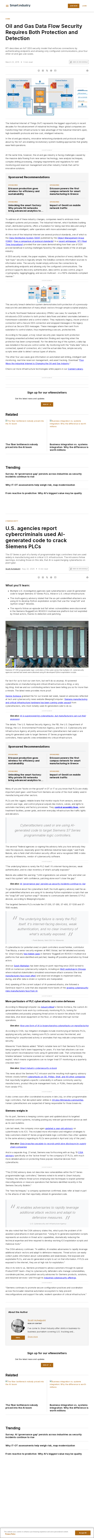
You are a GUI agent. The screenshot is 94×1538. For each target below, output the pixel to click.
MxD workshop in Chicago (73, 947)
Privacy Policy (10, 1534)
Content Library (75, 359)
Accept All (82, 1533)
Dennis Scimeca (13, 683)
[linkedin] (43, 70)
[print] (87, 70)
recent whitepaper (67, 236)
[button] (7, 6)
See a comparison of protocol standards (33, 236)
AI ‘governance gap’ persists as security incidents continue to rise (52, 861)
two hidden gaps (32, 931)
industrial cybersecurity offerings (60, 1242)
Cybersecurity (12, 508)
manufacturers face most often (21, 953)
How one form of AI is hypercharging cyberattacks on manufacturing (54, 999)
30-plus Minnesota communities (67, 1068)
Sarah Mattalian (21, 943)
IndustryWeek (47, 980)
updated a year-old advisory (59, 1097)
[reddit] (51, 70)
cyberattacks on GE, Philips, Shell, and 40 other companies (56, 1050)
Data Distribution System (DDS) (24, 233)
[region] (47, 1533)
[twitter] (47, 70)
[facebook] (39, 70)
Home (8, 19)
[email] (55, 70)
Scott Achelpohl (13, 556)
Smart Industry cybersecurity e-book (38, 1041)
